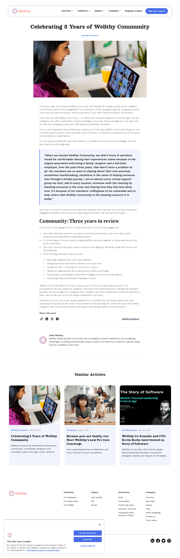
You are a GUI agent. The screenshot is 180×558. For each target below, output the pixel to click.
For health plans (71, 501)
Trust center (151, 520)
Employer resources (127, 509)
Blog (120, 497)
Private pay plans (126, 505)
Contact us (150, 516)
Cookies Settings (87, 546)
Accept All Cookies (87, 533)
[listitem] (152, 541)
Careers (149, 505)
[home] (21, 11)
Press (148, 509)
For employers (70, 497)
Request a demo (133, 11)
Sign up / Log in (156, 11)
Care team (150, 501)
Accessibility (123, 501)
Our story (150, 497)
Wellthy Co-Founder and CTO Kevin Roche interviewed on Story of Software (144, 440)
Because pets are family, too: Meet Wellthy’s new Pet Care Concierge (88, 440)
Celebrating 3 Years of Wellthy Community (34, 438)
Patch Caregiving (153, 513)
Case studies (96, 497)
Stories (94, 505)
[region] (54, 536)
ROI (92, 501)
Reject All (87, 539)
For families (69, 505)
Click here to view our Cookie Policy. (43, 550)
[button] (68, 10)
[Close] (100, 525)
